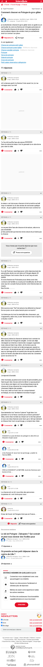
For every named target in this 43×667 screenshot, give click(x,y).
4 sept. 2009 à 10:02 (12, 372)
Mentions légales (27, 641)
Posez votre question (23, 252)
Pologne (4, 53)
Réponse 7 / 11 (6, 328)
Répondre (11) (8, 38)
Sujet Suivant (36, 9)
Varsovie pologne (7, 55)
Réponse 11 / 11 (6, 504)
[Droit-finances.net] (32, 656)
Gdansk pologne (7, 57)
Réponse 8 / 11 (6, 365)
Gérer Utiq (19, 641)
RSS (16, 639)
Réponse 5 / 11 (6, 261)
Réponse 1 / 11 (6, 73)
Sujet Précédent (8, 9)
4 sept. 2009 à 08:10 (12, 335)
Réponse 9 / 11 (6, 402)
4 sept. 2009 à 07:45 (12, 304)
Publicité (32, 637)
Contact (38, 637)
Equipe (16, 637)
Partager (21, 38)
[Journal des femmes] (11, 652)
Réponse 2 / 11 (6, 132)
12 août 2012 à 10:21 (21, 21)
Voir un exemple (36, 620)
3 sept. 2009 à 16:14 (12, 199)
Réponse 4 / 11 (6, 217)
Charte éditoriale (24, 637)
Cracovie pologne (7, 60)
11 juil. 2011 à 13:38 (12, 488)
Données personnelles (33, 639)
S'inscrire (21, 604)
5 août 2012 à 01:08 (12, 450)
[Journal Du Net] (11, 656)
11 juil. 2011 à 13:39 (12, 432)
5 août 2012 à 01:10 (12, 467)
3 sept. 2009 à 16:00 (12, 138)
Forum (7, 4)
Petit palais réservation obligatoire (13, 62)
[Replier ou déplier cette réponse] (41, 73)
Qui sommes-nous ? (8, 637)
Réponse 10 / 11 (6, 482)
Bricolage (5, 626)
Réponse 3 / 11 (6, 193)
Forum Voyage (15, 4)
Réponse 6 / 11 (6, 298)
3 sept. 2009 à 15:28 (12, 79)
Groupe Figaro (37, 641)
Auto (4, 623)
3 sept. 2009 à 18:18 (12, 224)
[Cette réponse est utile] (15, 90)
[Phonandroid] (32, 664)
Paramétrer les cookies (8, 641)
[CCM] (32, 652)
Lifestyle (5, 620)
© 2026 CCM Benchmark (21, 643)
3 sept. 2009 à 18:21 (12, 267)
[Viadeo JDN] (32, 660)
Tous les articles (8, 639)
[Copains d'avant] (11, 660)
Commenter (8, 90)
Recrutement (22, 639)
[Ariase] (11, 665)
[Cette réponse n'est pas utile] (21, 90)
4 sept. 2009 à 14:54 (12, 409)
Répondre (13, 524)
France (24, 4)
